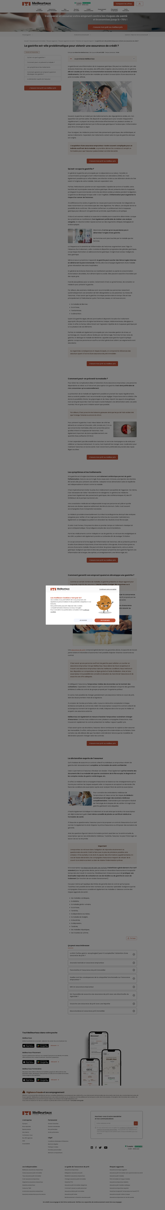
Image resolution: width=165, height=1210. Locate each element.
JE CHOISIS (83, 620)
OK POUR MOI (105, 620)
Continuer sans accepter (107, 591)
